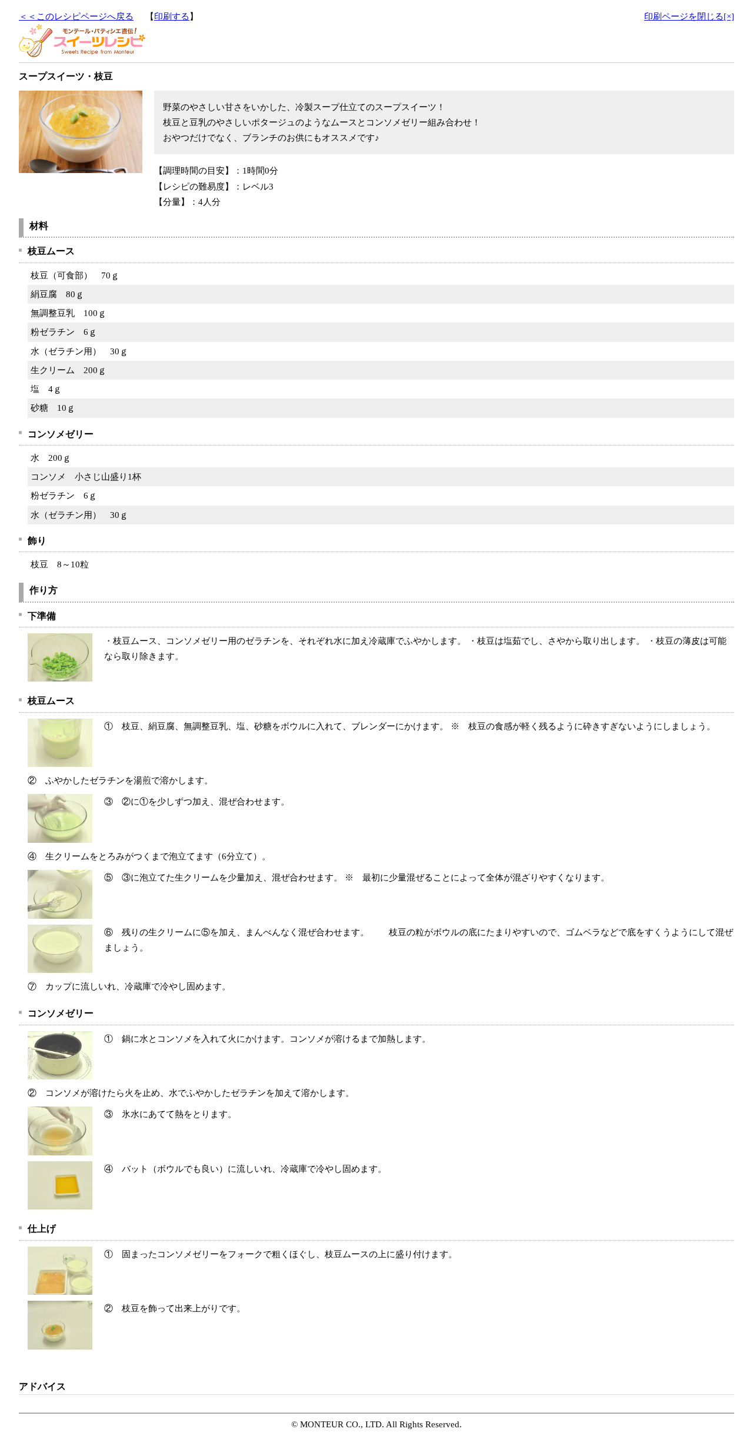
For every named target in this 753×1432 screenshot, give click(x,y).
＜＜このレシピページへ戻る (76, 16)
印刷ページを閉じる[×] (689, 16)
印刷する (171, 16)
